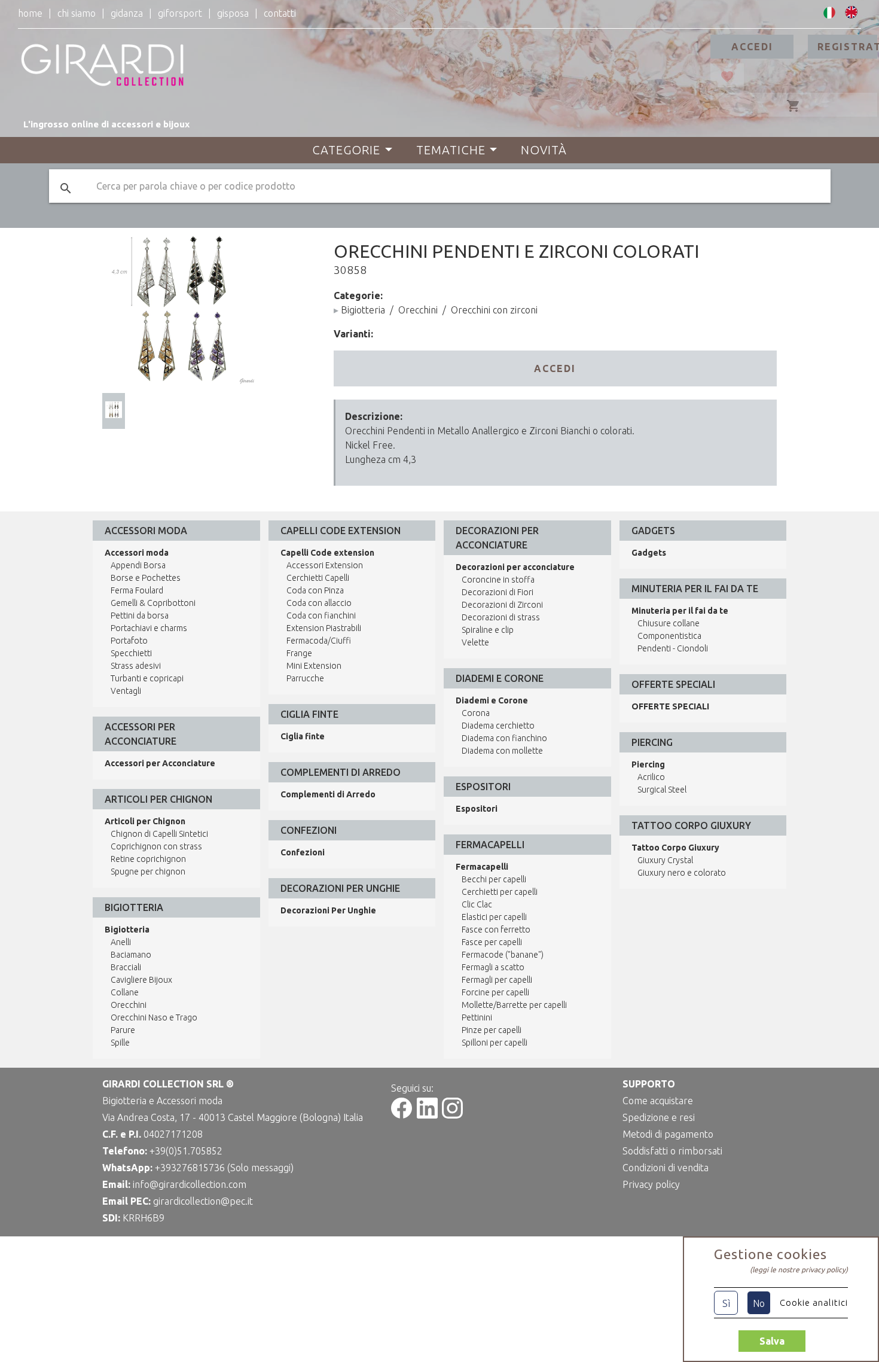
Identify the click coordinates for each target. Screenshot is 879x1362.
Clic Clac (477, 904)
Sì (726, 1303)
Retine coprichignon (148, 859)
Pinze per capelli (491, 1030)
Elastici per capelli (494, 917)
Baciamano (131, 954)
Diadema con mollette (502, 750)
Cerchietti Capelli (317, 578)
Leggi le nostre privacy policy (799, 1269)
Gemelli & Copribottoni (153, 603)
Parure (123, 1030)
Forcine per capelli (495, 992)
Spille (120, 1042)
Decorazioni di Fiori (497, 592)
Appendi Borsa (138, 565)
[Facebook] (401, 1115)
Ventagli (126, 691)
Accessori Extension (324, 565)
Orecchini (418, 309)
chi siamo (76, 13)
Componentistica (669, 636)
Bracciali (126, 967)
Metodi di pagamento (667, 1134)
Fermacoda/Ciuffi (318, 640)
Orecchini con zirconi (494, 309)
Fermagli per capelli (497, 980)
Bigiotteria (363, 309)
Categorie (346, 150)
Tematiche (451, 150)
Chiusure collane (668, 623)
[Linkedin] (427, 1115)
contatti (280, 13)
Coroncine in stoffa (498, 579)
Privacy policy (651, 1184)
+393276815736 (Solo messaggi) (224, 1167)
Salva (772, 1341)
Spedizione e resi (658, 1117)
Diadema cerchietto (498, 725)
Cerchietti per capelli (500, 892)
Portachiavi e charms (149, 628)
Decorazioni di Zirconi (502, 605)
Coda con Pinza (315, 590)
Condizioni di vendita (665, 1167)
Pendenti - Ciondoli (672, 648)
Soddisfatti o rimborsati (672, 1150)
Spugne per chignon (148, 871)
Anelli (121, 942)
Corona (476, 713)
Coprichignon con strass (156, 846)
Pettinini (477, 1017)
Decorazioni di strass (501, 617)
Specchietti (131, 653)
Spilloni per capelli (494, 1042)
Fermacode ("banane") (503, 954)
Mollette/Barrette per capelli (514, 1005)
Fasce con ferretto (496, 929)
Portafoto (129, 640)
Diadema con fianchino (504, 738)
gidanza (127, 13)
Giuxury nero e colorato (681, 872)
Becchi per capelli (494, 879)
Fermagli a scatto (493, 967)
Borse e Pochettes (146, 578)
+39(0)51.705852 (185, 1150)
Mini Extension (313, 666)
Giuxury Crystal (665, 860)
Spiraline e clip (488, 630)
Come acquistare (657, 1100)
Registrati (847, 46)
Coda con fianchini (321, 615)
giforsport (180, 13)
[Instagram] (452, 1115)
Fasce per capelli (492, 942)
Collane (125, 992)
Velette (475, 642)
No (759, 1303)
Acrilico (651, 777)
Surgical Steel (661, 789)
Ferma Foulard (137, 590)
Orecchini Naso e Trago (154, 1017)
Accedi (752, 46)
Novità (544, 150)
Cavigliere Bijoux (141, 980)
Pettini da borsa (140, 615)
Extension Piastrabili (323, 628)
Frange (299, 653)
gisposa (233, 13)
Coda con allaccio (319, 603)
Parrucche (305, 678)
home (30, 13)
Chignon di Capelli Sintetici (159, 834)
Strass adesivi (136, 666)
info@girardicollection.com (189, 1184)
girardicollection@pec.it (203, 1201)
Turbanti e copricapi (147, 678)
